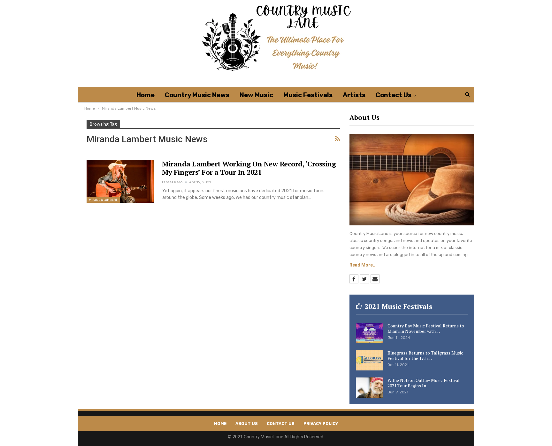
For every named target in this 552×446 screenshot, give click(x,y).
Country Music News (197, 95)
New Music (256, 95)
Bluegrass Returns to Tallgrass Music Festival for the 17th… (425, 355)
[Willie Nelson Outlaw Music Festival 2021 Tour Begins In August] (369, 387)
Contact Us (393, 95)
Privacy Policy (320, 423)
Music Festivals (308, 95)
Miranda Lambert (103, 199)
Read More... (363, 264)
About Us (246, 423)
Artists (354, 95)
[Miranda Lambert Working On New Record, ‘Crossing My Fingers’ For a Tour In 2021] (120, 181)
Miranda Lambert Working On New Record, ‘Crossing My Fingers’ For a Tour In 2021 (249, 168)
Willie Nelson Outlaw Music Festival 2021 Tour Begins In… (423, 383)
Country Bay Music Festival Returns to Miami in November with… (425, 328)
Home (145, 95)
